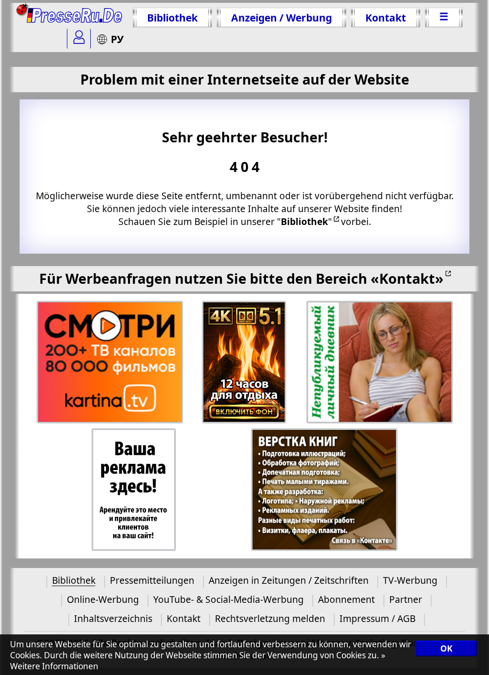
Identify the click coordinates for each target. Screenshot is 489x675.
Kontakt (385, 17)
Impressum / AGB (377, 618)
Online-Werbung (103, 599)
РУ (117, 39)
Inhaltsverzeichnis (113, 618)
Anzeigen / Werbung (281, 17)
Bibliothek (172, 17)
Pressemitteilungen (152, 580)
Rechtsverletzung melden (270, 618)
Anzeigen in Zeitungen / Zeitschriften (289, 580)
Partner (405, 599)
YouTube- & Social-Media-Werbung (228, 599)
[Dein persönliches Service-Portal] (79, 39)
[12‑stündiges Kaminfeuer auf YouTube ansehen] (244, 362)
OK (446, 648)
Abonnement (346, 599)
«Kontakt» (407, 278)
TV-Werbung (410, 580)
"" (304, 221)
